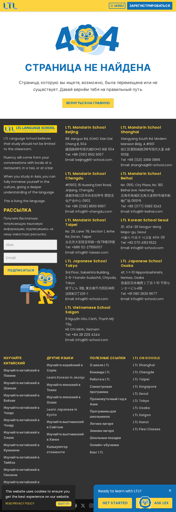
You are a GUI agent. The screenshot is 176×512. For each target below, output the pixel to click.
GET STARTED (115, 503)
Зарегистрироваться (149, 5)
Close (170, 490)
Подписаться (21, 270)
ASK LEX (161, 503)
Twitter (83, 505)
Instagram (91, 505)
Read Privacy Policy (20, 503)
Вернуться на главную (88, 103)
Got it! (63, 504)
